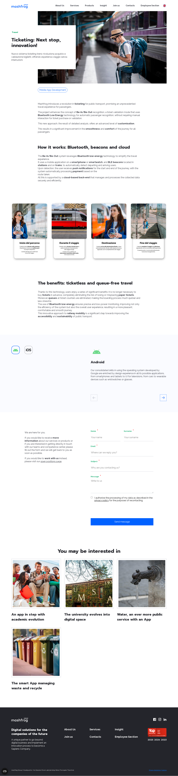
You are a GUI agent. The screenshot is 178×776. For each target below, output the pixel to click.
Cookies (164, 770)
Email (93, 446)
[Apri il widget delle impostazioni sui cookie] (4, 771)
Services (74, 5)
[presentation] (94, 397)
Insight (103, 5)
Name (93, 431)
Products (89, 5)
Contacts (130, 5)
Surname (128, 431)
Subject (94, 461)
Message (95, 477)
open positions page (50, 461)
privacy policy (101, 500)
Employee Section (150, 5)
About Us (59, 5)
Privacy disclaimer (155, 770)
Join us (116, 5)
